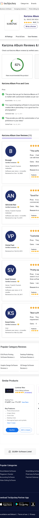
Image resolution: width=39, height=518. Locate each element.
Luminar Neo (20, 388)
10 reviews (28, 392)
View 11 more (11, 423)
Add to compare (25, 430)
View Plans (25, 402)
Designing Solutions (20, 9)
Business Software (5, 9)
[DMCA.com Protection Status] (33, 506)
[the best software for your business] (8, 4)
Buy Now (12, 430)
